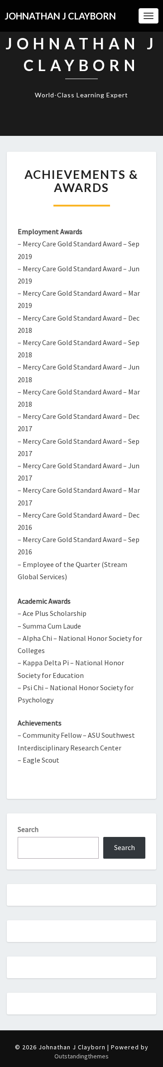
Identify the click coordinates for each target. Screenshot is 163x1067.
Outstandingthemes (81, 1056)
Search (28, 829)
